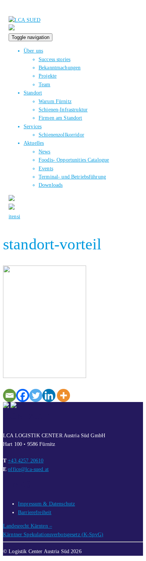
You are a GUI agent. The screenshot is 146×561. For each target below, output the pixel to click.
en (14, 216)
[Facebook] (22, 395)
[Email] (9, 395)
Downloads (51, 185)
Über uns (33, 51)
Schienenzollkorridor (61, 135)
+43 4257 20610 (25, 461)
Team (45, 84)
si (18, 216)
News (45, 151)
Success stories (54, 59)
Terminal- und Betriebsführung (72, 177)
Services (33, 126)
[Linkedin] (48, 395)
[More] (63, 395)
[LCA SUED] (24, 20)
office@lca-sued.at (28, 469)
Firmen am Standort (60, 118)
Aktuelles (34, 143)
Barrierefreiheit (34, 512)
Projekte (48, 76)
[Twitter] (35, 395)
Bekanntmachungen (59, 67)
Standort (33, 93)
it (10, 216)
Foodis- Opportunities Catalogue (74, 160)
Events (46, 168)
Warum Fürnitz (55, 101)
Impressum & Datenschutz (46, 504)
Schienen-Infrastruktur (63, 109)
